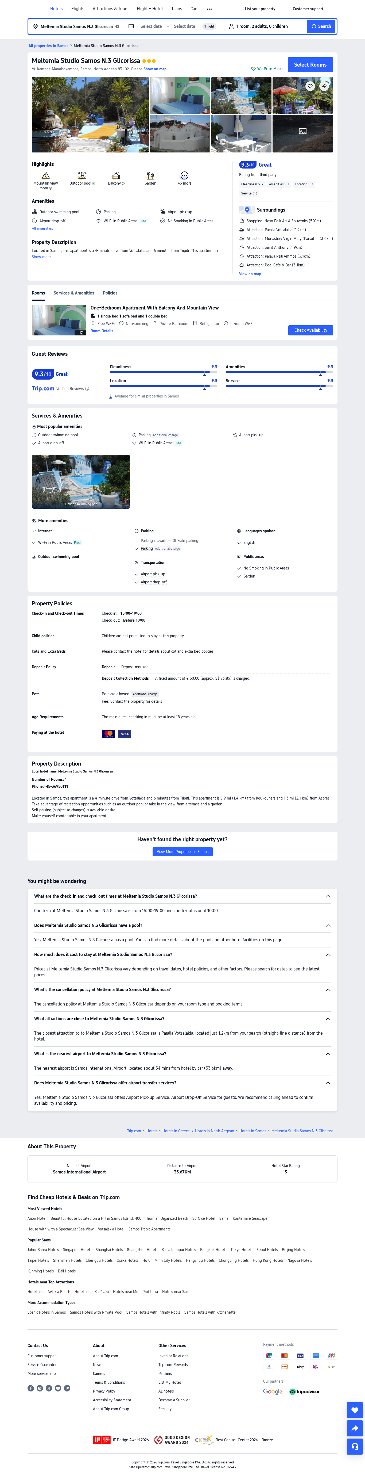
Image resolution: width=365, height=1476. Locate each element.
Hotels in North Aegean (214, 1131)
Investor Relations (173, 1356)
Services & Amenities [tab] (74, 293)
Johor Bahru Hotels (43, 1250)
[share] (355, 1428)
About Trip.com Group (111, 1409)
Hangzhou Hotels (200, 1260)
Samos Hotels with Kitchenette (210, 1312)
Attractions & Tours (110, 8)
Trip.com (134, 1131)
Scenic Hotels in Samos (47, 1312)
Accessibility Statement (112, 1400)
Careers (99, 1373)
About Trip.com (105, 1356)
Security (165, 1409)
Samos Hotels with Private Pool (96, 1312)
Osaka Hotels (127, 1260)
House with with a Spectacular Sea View (61, 1229)
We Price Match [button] (270, 69)
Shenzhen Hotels (67, 1260)
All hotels (166, 1391)
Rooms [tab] (38, 293)
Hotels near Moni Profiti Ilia (135, 1292)
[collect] (355, 1410)
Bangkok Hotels (213, 1250)
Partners (165, 1373)
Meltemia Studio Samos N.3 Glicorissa (86, 60)
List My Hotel (169, 1382)
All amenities (42, 228)
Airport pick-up (251, 435)
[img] (90, 114)
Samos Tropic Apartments (149, 1229)
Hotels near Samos (177, 1292)
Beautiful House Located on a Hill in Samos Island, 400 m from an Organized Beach (119, 1218)
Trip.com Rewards (173, 1365)
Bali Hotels (67, 1271)
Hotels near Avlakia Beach (49, 1292)
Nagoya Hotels (300, 1260)
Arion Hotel (37, 1218)
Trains (176, 8)
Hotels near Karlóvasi (92, 1292)
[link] (260, 8)
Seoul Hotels (267, 1250)
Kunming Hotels (41, 1271)
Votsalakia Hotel (111, 1229)
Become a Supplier (173, 1400)
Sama (223, 1218)
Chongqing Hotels (233, 1260)
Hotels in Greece (176, 1131)
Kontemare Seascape (250, 1218)
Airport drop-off (51, 443)
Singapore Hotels (77, 1250)
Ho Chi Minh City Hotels (162, 1260)
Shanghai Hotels (109, 1250)
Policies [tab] (110, 293)
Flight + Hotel (150, 8)
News (97, 1365)
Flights (77, 8)
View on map (250, 274)
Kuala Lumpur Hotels (179, 1250)
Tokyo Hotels (241, 1250)
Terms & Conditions (109, 1382)
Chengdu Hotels (99, 1260)
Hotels (56, 8)
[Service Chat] (355, 1447)
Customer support (42, 1356)
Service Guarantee (42, 1365)
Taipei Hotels (38, 1260)
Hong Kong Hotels (268, 1260)
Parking (145, 435)
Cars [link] (194, 8)
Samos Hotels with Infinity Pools (153, 1312)
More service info (42, 1373)
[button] (209, 9)
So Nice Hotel (203, 1218)
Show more (41, 257)
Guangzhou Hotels (142, 1250)
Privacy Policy (104, 1391)
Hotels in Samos (252, 1131)
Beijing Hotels (293, 1250)
